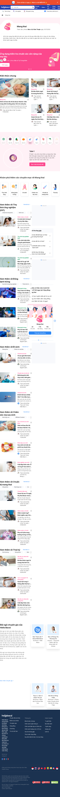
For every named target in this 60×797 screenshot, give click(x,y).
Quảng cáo (48, 729)
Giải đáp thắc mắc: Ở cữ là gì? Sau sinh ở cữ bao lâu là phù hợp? (24, 466)
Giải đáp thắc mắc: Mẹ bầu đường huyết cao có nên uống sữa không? (53, 118)
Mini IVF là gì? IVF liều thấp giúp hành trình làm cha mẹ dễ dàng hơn (24, 263)
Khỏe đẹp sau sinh (23, 443)
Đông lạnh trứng (22, 288)
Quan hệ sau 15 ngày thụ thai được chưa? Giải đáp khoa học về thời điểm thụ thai (37, 118)
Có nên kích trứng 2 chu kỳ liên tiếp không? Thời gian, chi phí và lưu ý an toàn (24, 220)
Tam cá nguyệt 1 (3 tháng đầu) (23, 578)
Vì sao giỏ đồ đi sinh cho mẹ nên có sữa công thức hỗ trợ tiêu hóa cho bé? (25, 357)
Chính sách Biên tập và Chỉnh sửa (33, 726)
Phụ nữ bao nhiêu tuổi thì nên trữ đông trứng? (24, 331)
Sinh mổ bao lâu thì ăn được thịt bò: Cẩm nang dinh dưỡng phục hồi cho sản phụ (13, 103)
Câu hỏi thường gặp (30, 731)
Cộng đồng (12, 726)
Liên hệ (47, 731)
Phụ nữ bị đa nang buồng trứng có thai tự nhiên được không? (24, 534)
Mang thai (7, 15)
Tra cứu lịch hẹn (14, 731)
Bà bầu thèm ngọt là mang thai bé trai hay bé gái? (37, 92)
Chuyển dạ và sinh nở (23, 373)
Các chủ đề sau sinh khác (23, 422)
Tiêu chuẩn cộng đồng (30, 734)
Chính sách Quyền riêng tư (31, 723)
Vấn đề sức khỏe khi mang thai (23, 557)
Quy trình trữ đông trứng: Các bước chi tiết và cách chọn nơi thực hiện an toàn (24, 292)
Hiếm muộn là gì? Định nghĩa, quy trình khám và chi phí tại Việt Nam (24, 514)
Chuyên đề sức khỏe (15, 718)
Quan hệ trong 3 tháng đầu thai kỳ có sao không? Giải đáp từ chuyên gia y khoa (53, 92)
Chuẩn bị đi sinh (22, 353)
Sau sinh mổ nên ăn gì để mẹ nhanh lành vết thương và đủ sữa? (24, 446)
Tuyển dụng (48, 726)
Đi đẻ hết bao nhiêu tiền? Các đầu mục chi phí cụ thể (24, 396)
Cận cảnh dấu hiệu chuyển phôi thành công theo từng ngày (25, 241)
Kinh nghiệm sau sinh (23, 462)
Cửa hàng (12, 728)
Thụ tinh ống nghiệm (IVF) (23, 237)
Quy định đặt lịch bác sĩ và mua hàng (34, 737)
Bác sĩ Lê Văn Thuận (34, 29)
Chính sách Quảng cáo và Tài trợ (33, 729)
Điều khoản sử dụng (30, 721)
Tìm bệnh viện (13, 723)
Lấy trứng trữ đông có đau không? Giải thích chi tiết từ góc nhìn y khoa (24, 311)
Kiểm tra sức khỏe (14, 720)
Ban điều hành (48, 723)
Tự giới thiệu (48, 721)
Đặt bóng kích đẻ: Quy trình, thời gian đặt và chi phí (24, 376)
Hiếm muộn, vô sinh (23, 217)
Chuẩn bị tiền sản (22, 491)
